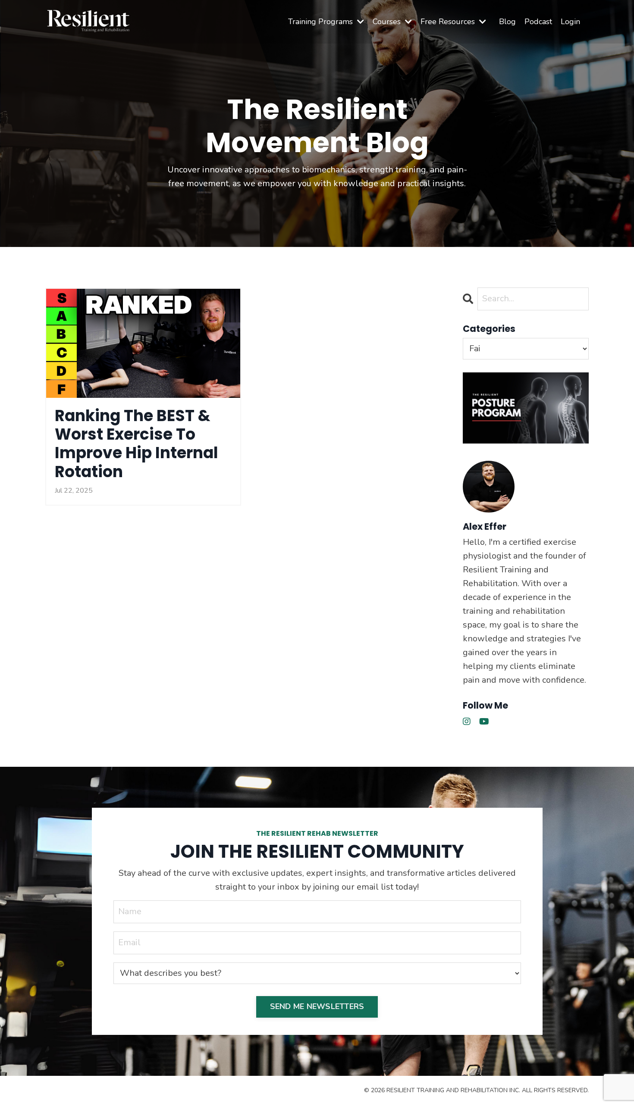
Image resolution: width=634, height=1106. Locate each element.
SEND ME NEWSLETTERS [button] (317, 1006)
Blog (507, 21)
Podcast (538, 21)
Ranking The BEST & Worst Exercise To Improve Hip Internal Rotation (136, 443)
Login (570, 21)
